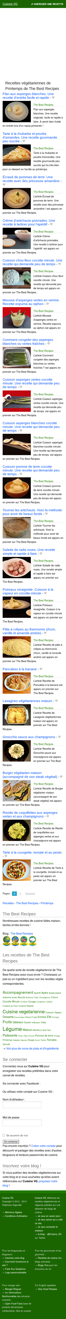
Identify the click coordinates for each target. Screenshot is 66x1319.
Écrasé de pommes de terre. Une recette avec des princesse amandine (31, 179)
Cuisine (49, 1001)
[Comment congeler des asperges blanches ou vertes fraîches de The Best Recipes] (17, 357)
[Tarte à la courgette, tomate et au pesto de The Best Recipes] (17, 870)
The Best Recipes (43, 104)
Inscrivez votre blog (14, 1257)
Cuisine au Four (10, 1005)
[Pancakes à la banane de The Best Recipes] (17, 683)
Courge (32, 1001)
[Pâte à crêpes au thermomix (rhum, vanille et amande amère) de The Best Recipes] (17, 646)
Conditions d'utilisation (16, 1216)
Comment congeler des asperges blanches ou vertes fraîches (28, 341)
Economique (19, 1017)
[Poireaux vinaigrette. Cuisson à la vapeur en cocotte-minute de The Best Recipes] (17, 607)
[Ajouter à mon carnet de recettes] (53, 97)
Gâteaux (18, 1022)
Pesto (20, 1036)
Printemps (7, 1039)
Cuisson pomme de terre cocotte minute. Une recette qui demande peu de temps (31, 470)
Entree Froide (31, 1017)
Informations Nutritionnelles (11, 1294)
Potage (57, 1036)
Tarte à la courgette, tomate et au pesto (32, 852)
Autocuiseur (55, 992)
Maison (27, 1029)
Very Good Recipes (47, 1289)
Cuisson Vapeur (53, 1012)
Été (49, 1017)
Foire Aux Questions (15, 1269)
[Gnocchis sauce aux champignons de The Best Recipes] (17, 750)
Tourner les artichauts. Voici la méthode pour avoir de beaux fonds (32, 512)
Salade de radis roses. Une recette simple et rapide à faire (29, 551)
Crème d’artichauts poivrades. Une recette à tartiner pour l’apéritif (29, 222)
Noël (44, 1030)
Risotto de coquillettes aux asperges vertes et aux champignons (30, 814)
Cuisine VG (10, 4)
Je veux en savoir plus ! (49, 1216)
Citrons (54, 997)
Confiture (24, 1001)
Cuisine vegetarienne (24, 1011)
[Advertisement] (33, 44)
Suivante (30, 893)
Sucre (37, 1040)
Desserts (8, 1017)
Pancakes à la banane (20, 669)
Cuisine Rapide (26, 1005)
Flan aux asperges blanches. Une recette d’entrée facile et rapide (28, 95)
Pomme (31, 1036)
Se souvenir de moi (17, 1135)
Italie (43, 1022)
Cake (36, 997)
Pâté (49, 1030)
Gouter (27, 1022)
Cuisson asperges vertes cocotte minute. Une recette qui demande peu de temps (31, 383)
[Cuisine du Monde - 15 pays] (7, 940)
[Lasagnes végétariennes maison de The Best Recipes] (17, 715)
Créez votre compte (43, 1146)
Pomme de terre (44, 1035)
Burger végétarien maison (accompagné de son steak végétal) (30, 774)
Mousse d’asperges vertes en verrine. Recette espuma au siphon (31, 302)
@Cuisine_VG (54, 1234)
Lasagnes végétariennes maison (27, 701)
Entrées (42, 1017)
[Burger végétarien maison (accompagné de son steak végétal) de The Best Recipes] (17, 790)
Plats (26, 1036)
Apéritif (37, 992)
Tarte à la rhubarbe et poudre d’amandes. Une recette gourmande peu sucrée (30, 137)
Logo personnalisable (15, 1272)
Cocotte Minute (11, 1001)
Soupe (31, 1040)
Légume (12, 1028)
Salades (16, 1040)
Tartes (43, 1040)
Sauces (24, 1040)
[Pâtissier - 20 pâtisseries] (32, 940)
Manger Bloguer (13, 1289)
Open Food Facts (14, 1303)
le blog (41, 1234)
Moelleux (37, 1029)
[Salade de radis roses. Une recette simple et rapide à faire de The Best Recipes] (17, 567)
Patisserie (10, 1035)
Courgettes (40, 1001)
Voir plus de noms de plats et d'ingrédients (32, 1048)
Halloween (36, 1022)
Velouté (6, 1044)
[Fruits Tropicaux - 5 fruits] (15, 940)
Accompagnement (18, 992)
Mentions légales (13, 1212)
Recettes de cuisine (47, 1257)
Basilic (14, 997)
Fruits (7, 1021)
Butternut (29, 997)
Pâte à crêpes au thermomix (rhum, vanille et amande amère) (29, 631)
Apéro (44, 992)
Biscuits (21, 997)
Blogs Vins (43, 1265)
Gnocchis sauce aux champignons (29, 737)
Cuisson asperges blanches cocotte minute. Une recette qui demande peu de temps (31, 426)
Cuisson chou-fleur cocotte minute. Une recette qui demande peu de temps (32, 262)
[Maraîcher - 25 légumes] (23, 940)
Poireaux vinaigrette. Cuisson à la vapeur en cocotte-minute (28, 591)
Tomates (52, 1040)
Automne (7, 997)
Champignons (44, 997)
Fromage (55, 1017)
